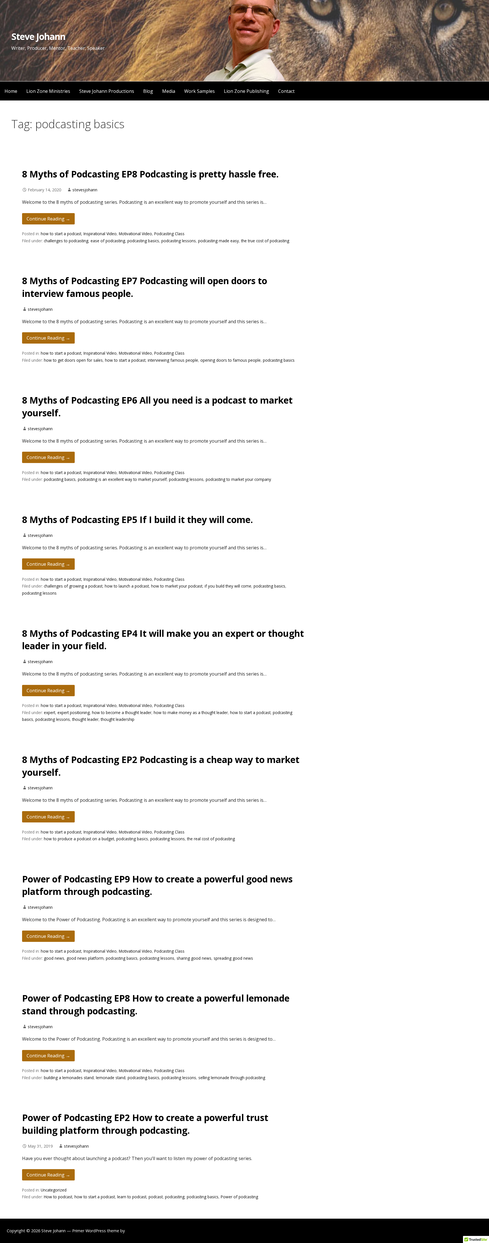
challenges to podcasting (66, 240)
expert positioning (73, 712)
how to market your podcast (176, 586)
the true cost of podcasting (265, 240)
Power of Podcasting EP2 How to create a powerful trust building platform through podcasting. (145, 1123)
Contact (286, 91)
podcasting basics (143, 240)
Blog (148, 91)
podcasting (175, 1196)
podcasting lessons (178, 240)
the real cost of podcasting (211, 838)
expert (49, 712)
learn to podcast (131, 1196)
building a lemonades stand (69, 1077)
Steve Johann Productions (106, 91)
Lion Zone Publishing (246, 91)
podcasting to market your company (238, 479)
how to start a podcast (61, 233)
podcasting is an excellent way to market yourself (122, 479)
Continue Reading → (48, 219)
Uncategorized (54, 1190)
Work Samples (199, 91)
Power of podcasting (239, 1196)
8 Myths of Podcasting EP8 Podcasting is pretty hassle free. (150, 174)
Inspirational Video (100, 233)
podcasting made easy (218, 240)
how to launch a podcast (127, 586)
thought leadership (117, 719)
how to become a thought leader (121, 712)
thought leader (85, 719)
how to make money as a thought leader (191, 712)
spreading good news (233, 958)
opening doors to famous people (230, 360)
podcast (156, 1196)
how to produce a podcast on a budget (79, 838)
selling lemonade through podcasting (231, 1077)
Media (168, 91)
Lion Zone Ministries (48, 91)
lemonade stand (110, 1077)
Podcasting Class (169, 233)
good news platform (85, 958)
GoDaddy (135, 1230)
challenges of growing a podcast (73, 586)
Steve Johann (38, 36)
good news (54, 958)
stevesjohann (84, 189)
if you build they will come (228, 586)
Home (11, 91)
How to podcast (58, 1196)
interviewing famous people (173, 360)
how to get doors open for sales (73, 360)
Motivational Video (135, 233)
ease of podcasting (108, 240)
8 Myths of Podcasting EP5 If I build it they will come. (137, 519)
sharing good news (194, 958)
